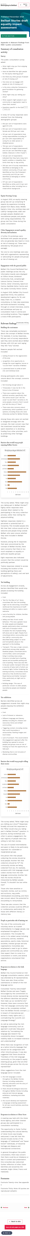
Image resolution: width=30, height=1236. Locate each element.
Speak (6, 1233)
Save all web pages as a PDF (15, 1227)
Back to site (16, 1221)
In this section (8, 36)
